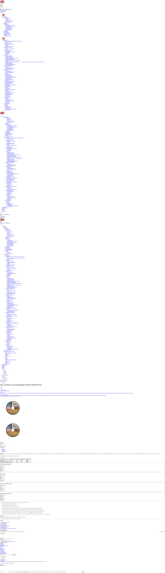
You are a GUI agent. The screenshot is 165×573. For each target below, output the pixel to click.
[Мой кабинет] (0, 215)
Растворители (9, 149)
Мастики (8, 141)
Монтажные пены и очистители (12, 148)
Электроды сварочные (10, 152)
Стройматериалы (8, 255)
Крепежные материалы (9, 166)
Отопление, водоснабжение (10, 162)
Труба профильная (10, 126)
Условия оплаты (2, 551)
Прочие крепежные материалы (11, 168)
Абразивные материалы (10, 153)
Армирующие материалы (9, 190)
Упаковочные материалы (11, 178)
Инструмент (7, 151)
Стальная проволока (8, 134)
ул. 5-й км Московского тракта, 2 (5, 525)
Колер (8, 144)
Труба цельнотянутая (10, 129)
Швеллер (7, 135)
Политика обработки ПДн (4, 545)
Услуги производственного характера (11, 352)
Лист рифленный (9, 122)
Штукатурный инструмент (11, 161)
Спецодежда (9, 188)
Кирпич (8, 202)
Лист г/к (8, 118)
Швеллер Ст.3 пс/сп (10, 136)
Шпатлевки (9, 198)
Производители (2, 549)
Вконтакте (4, 382)
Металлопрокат (4, 207)
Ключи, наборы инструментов (11, 156)
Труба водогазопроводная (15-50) (12, 125)
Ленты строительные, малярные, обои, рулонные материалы (15, 137)
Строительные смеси (10, 334)
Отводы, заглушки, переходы (11, 164)
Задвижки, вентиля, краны (11, 165)
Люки (8, 163)
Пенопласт (8, 177)
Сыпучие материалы (9, 200)
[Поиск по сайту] (0, 8)
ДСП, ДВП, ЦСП (9, 184)
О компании (2, 543)
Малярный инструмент (10, 395)
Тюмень (5, 373)
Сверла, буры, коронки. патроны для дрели (13, 154)
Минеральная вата (10, 175)
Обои (8, 139)
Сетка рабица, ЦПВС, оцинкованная (12, 205)
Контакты (3, 209)
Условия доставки (3, 552)
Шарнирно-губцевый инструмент (93, 395)
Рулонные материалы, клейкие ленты (12, 310)
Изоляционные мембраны (11, 143)
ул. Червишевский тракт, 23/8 (4, 522)
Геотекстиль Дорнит (10, 174)
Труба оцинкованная (10, 127)
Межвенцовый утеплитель (11, 176)
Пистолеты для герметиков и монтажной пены (14, 158)
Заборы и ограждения (9, 203)
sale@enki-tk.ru (2, 560)
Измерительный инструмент (11, 155)
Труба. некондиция (10, 128)
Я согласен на (8, 541)
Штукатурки (9, 199)
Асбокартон (9, 185)
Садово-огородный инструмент (11, 189)
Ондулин (8, 142)
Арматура (7, 123)
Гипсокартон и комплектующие (10, 180)
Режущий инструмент (10, 159)
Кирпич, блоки (9, 342)
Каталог (3, 116)
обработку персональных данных (10, 541)
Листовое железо (8, 117)
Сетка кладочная (9, 193)
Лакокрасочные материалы (11, 267)
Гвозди (8, 170)
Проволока (8, 192)
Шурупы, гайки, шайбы (10, 169)
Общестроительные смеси (11, 196)
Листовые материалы (9, 182)
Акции (3, 208)
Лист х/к (8, 120)
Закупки (3, 210)
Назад (5, 226)
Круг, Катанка (8, 131)
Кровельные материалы (10, 261)
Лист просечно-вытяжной (11, 121)
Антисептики (9, 150)
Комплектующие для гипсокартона (12, 181)
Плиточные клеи (9, 197)
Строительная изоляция (9, 171)
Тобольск (5, 372)
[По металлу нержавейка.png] (13, 418)
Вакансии (1, 544)
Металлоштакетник (10, 206)
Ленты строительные (10, 138)
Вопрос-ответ (2, 548)
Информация (2, 546)
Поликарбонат (9, 183)
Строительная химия (9, 147)
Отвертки (59, 395)
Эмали (8, 146)
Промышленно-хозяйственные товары (11, 186)
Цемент (8, 195)
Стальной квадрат (8, 132)
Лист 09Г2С (9, 119)
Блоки (8, 201)
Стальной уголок (8, 133)
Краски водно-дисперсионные (11, 145)
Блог (1, 547)
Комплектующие (9, 191)
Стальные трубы (8, 124)
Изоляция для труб (10, 172)
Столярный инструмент (10, 160)
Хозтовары (8, 187)
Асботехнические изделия (11, 173)
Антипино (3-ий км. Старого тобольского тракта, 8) (8, 528)
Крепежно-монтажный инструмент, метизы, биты (51, 395)
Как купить (2, 550)
